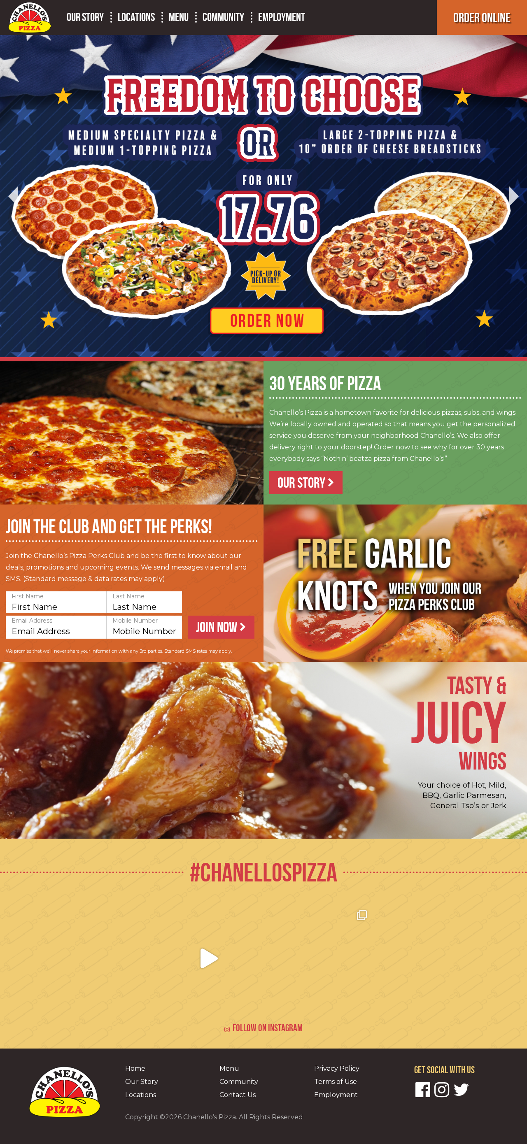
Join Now (218, 627)
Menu (179, 17)
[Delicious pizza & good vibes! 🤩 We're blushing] (429, 958)
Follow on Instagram (268, 1028)
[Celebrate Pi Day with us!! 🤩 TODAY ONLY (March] (209, 958)
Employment (281, 17)
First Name (28, 596)
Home (135, 1068)
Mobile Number (135, 620)
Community (223, 17)
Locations (136, 17)
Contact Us (237, 1095)
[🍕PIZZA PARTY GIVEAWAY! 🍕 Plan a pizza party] (98, 958)
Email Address (32, 620)
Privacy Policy (336, 1068)
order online (482, 17)
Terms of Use (335, 1082)
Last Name (128, 596)
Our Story (85, 17)
